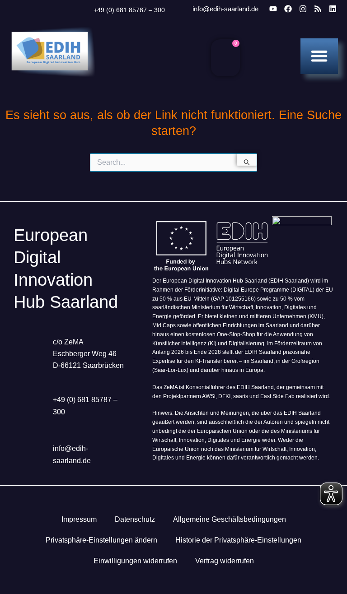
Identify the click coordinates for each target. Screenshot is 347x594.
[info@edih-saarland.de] (180, 9)
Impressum (79, 519)
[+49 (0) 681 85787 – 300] (82, 10)
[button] (319, 55)
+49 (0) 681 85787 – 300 (129, 10)
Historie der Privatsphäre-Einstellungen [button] (238, 540)
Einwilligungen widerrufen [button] (135, 561)
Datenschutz (135, 519)
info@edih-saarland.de (225, 9)
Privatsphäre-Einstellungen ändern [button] (101, 540)
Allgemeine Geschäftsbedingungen (229, 519)
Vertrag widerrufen (224, 561)
